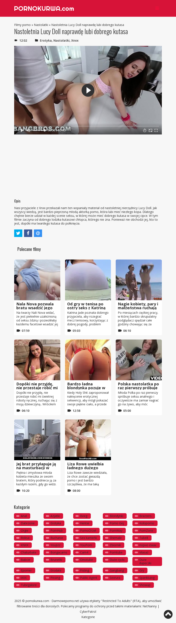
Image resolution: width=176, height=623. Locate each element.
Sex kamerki (88, 538)
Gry (141, 570)
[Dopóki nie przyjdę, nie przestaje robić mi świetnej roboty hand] (37, 359)
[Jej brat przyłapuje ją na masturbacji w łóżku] (37, 439)
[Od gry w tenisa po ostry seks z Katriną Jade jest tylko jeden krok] (88, 279)
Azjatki (55, 516)
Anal (24, 516)
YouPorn (86, 545)
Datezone (28, 523)
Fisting (84, 570)
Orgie (24, 530)
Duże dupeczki (145, 561)
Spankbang (147, 578)
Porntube (116, 552)
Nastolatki (41, 25)
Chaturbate (28, 552)
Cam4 (84, 552)
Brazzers (145, 516)
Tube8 (143, 538)
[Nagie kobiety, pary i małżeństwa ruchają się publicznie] (139, 279)
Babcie (25, 560)
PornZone (146, 530)
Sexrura (115, 578)
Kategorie (88, 617)
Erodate (55, 570)
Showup (144, 585)
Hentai (84, 523)
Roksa (25, 538)
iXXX (24, 578)
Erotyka (46, 40)
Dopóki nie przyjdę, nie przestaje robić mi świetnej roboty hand (37, 387)
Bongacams (58, 552)
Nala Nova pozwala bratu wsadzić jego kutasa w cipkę (35, 307)
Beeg (83, 516)
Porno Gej (117, 523)
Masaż (144, 552)
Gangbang (117, 570)
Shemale (116, 538)
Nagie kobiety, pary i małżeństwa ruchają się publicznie (138, 307)
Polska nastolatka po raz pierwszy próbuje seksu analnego (138, 387)
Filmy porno (22, 25)
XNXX (24, 545)
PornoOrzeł (88, 530)
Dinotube (86, 560)
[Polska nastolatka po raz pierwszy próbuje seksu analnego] (139, 359)
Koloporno (146, 523)
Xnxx (75, 40)
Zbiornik (115, 545)
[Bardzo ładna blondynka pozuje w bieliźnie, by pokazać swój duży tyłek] (88, 359)
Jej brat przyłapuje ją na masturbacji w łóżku (36, 467)
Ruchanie (56, 538)
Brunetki (56, 560)
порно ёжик (147, 545)
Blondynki (116, 516)
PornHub (56, 530)
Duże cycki (117, 560)
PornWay (116, 530)
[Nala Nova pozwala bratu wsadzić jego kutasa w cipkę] (37, 279)
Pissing (55, 578)
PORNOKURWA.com (44, 8)
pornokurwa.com (37, 601)
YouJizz (55, 545)
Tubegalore (29, 585)
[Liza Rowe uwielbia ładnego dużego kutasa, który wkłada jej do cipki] (88, 439)
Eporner (26, 570)
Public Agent (88, 578)
